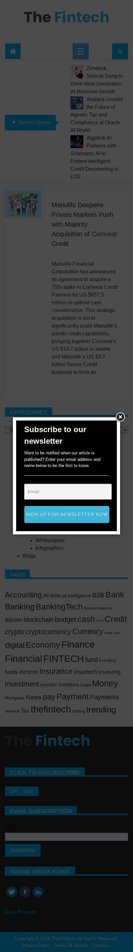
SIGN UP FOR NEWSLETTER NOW (67, 514)
